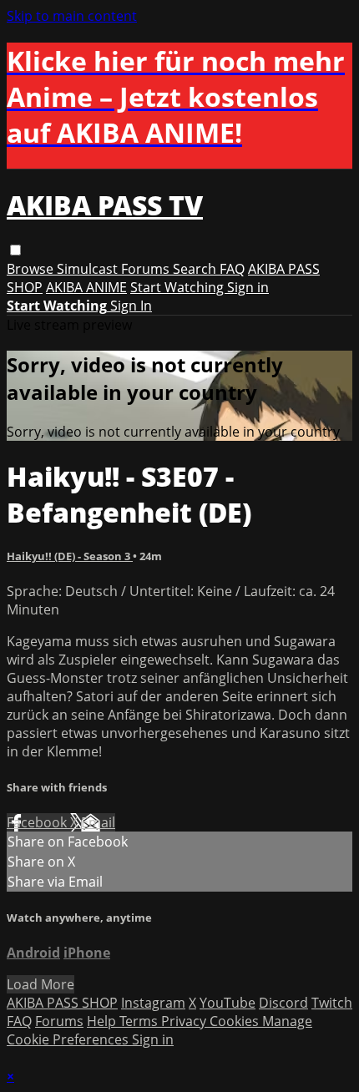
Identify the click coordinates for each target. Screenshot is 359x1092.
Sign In (131, 305)
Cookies (236, 1021)
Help (103, 1021)
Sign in (248, 287)
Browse (32, 269)
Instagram (153, 1002)
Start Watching (178, 287)
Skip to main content (72, 16)
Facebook (38, 822)
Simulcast (89, 269)
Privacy (185, 1021)
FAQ (232, 269)
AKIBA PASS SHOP (62, 1002)
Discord (283, 1002)
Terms (140, 1021)
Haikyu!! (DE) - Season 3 (70, 556)
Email (98, 822)
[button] (15, 250)
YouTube (227, 1002)
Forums (147, 269)
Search (196, 269)
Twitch (331, 1002)
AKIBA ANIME (86, 287)
